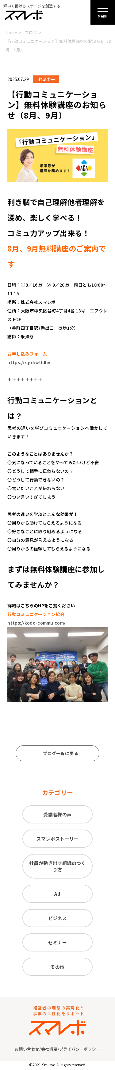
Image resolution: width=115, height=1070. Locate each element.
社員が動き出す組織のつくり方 (57, 866)
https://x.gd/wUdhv (28, 362)
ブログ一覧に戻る (60, 753)
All (57, 894)
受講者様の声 (57, 814)
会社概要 (49, 1049)
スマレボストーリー (57, 838)
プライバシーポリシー (79, 1049)
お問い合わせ (27, 1049)
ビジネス (57, 918)
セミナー (57, 942)
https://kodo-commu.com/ (36, 623)
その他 (57, 966)
